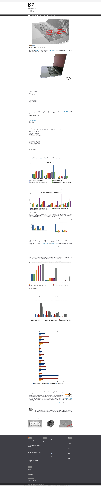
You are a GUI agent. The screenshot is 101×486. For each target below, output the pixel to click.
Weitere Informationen (72, 485)
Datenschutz (29, 469)
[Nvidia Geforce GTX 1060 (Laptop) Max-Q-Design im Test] (66, 420)
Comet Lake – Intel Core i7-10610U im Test (33, 455)
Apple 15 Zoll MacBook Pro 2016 (41, 189)
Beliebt (69, 440)
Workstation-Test (32, 189)
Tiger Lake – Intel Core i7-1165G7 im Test (33, 445)
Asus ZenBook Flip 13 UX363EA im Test (33, 452)
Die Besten (69, 443)
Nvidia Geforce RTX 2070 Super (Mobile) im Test (34, 449)
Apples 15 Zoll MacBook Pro (53, 50)
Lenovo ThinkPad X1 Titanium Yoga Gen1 (33, 442)
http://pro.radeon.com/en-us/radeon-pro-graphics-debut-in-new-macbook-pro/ (39, 109)
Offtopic (69, 453)
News (68, 450)
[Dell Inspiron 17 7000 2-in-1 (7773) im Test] (50, 420)
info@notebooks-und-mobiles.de (34, 480)
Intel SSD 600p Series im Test (67, 404)
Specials (40, 15)
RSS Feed (30, 437)
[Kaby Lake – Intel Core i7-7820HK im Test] (35, 420)
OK (76, 485)
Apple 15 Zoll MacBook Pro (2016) (56, 402)
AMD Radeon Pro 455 (38, 50)
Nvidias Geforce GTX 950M (54, 243)
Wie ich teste (53, 15)
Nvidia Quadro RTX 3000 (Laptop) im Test (33, 457)
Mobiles (36, 15)
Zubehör (44, 15)
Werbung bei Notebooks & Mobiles (32, 476)
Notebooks (32, 15)
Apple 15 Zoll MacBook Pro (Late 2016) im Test (36, 404)
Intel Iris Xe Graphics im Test (32, 448)
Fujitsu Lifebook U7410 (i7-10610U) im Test (33, 460)
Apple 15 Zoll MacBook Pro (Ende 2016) (37, 117)
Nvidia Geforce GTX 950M (65, 111)
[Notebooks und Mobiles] (29, 15)
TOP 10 (48, 15)
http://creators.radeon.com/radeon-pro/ (34, 107)
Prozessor (69, 455)
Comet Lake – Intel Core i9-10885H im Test (33, 463)
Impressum (29, 472)
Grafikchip (69, 445)
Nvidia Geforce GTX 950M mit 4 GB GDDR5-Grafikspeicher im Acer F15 (41, 158)
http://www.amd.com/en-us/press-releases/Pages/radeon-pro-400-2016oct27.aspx (39, 108)
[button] (41, 15)
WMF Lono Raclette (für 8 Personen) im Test (34, 440)
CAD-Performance (39, 392)
